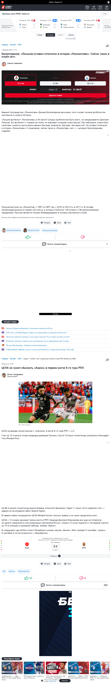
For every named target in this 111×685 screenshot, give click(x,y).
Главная (5, 45)
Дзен (59, 223)
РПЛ (19, 45)
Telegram (47, 223)
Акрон (27, 548)
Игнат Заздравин (15, 374)
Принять (65, 681)
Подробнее (52, 681)
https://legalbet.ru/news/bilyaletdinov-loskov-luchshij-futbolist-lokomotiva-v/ (31, 217)
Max (69, 223)
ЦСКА (84, 548)
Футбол (13, 45)
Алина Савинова (14, 63)
